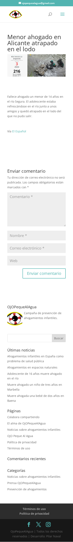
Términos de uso (18, 448)
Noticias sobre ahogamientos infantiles (33, 430)
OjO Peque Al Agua (20, 436)
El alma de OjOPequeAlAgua (26, 423)
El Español (19, 131)
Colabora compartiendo (23, 417)
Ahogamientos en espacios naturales (32, 367)
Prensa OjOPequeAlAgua (24, 483)
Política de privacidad (21, 442)
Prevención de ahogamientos (27, 489)
